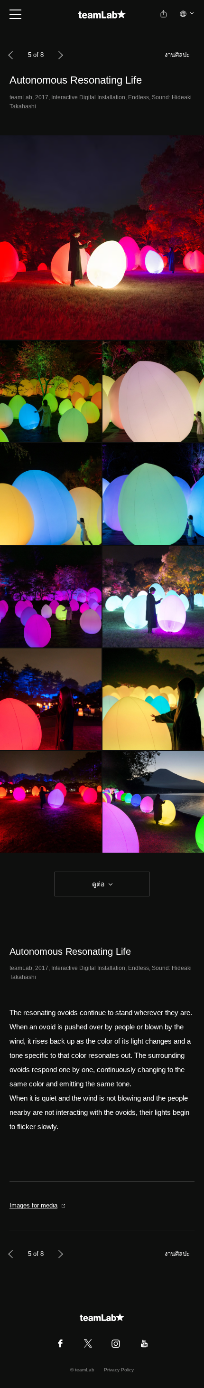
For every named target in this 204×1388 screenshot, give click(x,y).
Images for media (33, 1205)
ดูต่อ (98, 884)
